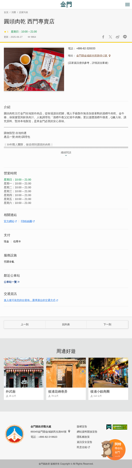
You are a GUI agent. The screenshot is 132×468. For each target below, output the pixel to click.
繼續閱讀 (66, 152)
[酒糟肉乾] (34, 69)
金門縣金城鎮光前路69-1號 (92, 55)
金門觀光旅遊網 (66, 4)
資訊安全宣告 (84, 442)
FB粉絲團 (26, 221)
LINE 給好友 (125, 37)
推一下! (110, 37)
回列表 (66, 324)
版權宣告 (82, 426)
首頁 (6, 12)
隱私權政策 (83, 437)
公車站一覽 (10, 282)
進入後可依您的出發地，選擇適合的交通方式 (29, 300)
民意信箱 (82, 447)
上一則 (24, 324)
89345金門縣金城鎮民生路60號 (48, 431)
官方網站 (9, 221)
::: (1, 2)
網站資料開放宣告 (87, 431)
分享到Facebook (103, 37)
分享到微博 (117, 37)
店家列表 (23, 12)
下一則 (107, 324)
